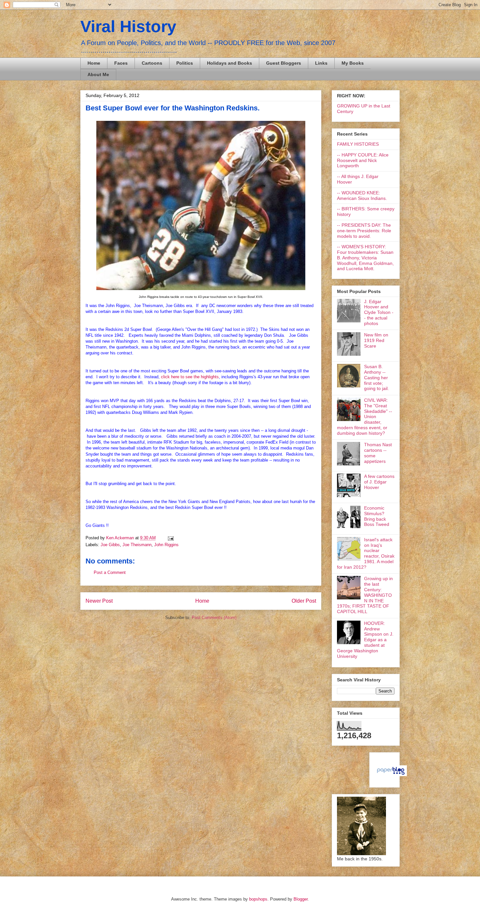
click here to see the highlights (190, 376)
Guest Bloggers (283, 63)
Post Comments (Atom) (214, 617)
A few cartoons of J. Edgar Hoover (379, 482)
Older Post (304, 601)
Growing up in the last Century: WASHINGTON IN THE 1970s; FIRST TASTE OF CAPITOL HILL (365, 595)
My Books (353, 63)
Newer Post (99, 601)
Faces (121, 63)
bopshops (258, 899)
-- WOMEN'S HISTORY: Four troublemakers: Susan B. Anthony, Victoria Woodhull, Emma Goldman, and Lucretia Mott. (365, 257)
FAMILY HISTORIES (358, 144)
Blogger (301, 899)
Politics (184, 63)
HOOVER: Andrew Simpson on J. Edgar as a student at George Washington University (365, 640)
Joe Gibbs (110, 544)
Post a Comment (110, 572)
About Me (98, 74)
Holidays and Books (229, 63)
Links (321, 63)
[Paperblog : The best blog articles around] (391, 774)
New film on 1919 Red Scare (376, 340)
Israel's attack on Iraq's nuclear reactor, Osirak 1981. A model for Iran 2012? (365, 553)
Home (94, 63)
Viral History (128, 26)
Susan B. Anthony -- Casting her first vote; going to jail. (376, 377)
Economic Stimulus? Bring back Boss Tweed (376, 516)
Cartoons (152, 63)
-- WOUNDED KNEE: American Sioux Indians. (362, 195)
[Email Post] (170, 537)
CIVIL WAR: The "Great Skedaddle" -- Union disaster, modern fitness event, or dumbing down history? (364, 417)
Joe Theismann (137, 544)
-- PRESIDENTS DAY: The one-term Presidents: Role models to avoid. (364, 230)
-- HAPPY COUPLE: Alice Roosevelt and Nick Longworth (363, 160)
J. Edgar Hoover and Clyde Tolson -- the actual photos (378, 312)
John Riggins (166, 544)
